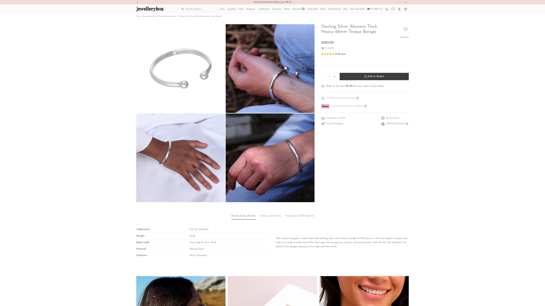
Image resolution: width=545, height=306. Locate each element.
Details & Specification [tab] (243, 216)
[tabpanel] (272, 240)
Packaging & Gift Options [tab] (299, 216)
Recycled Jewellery (149, 16)
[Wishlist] (393, 9)
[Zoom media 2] (270, 68)
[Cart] (406, 9)
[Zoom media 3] (180, 157)
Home (138, 16)
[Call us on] (387, 9)
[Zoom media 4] (270, 157)
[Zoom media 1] (180, 68)
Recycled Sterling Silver (167, 16)
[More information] (357, 98)
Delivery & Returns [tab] (271, 216)
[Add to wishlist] (406, 29)
